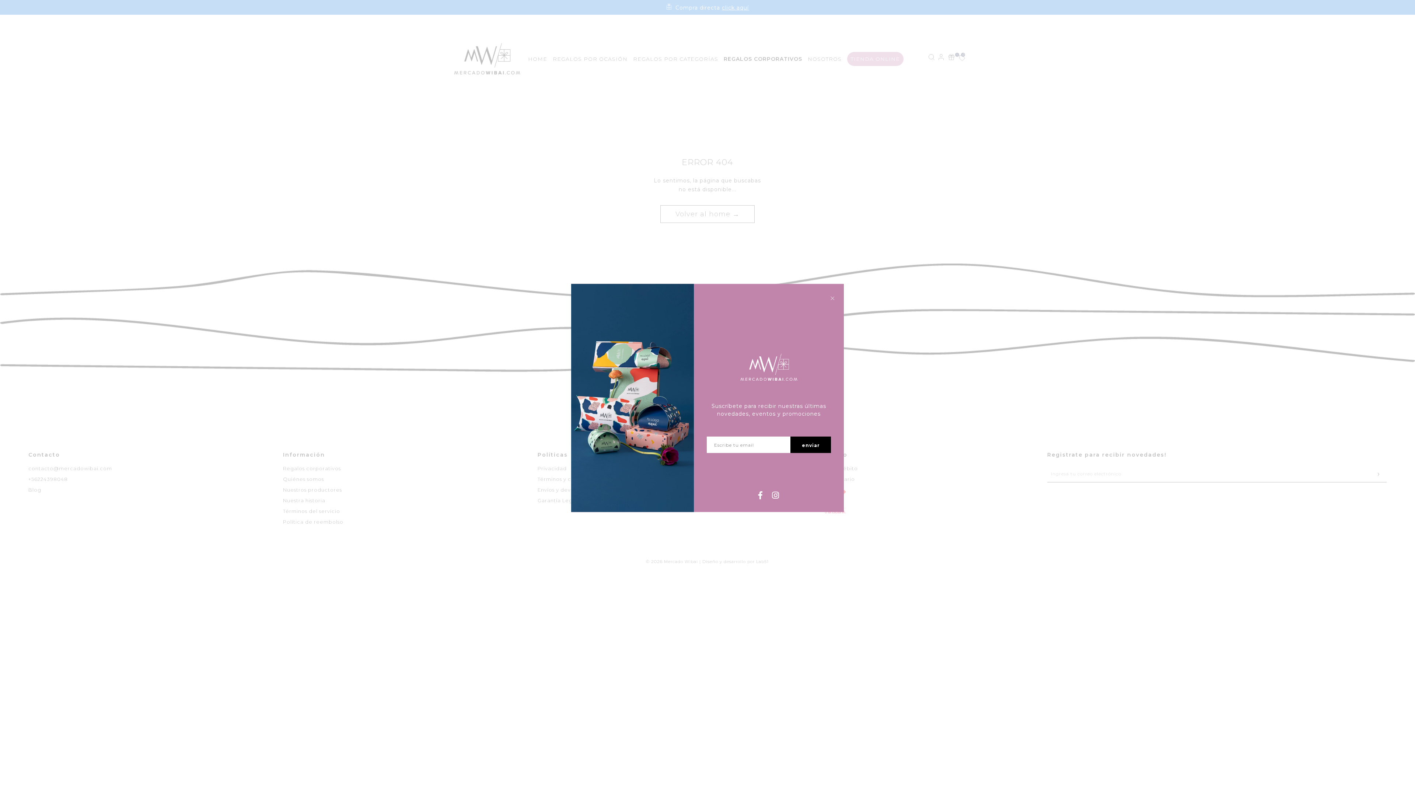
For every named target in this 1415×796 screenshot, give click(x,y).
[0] (958, 58)
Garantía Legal (557, 500)
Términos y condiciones (569, 479)
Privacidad (552, 468)
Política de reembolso (313, 522)
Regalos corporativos (312, 468)
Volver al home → (707, 214)
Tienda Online (875, 59)
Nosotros (825, 59)
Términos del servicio (311, 511)
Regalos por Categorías (675, 59)
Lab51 (762, 561)
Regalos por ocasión (590, 59)
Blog (34, 490)
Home (537, 59)
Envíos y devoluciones (567, 490)
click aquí (735, 7)
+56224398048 (48, 479)
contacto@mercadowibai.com (70, 468)
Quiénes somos (303, 479)
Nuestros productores (312, 490)
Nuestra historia (304, 500)
